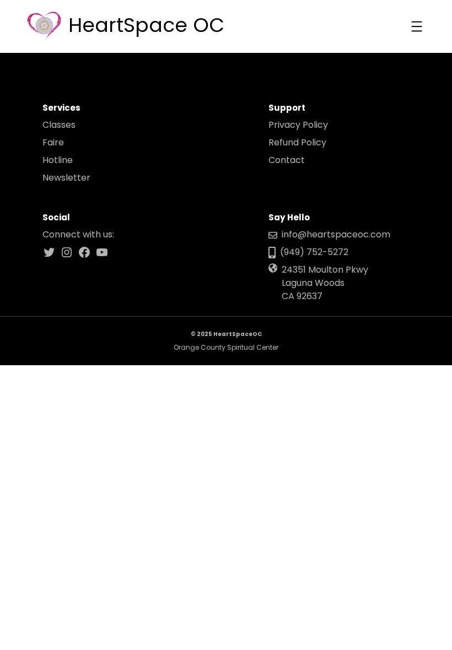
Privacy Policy (298, 124)
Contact (286, 160)
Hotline (57, 160)
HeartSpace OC (146, 25)
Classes (59, 124)
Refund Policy (297, 142)
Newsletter (66, 177)
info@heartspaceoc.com (336, 234)
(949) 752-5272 (314, 252)
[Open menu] (417, 26)
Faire (53, 142)
